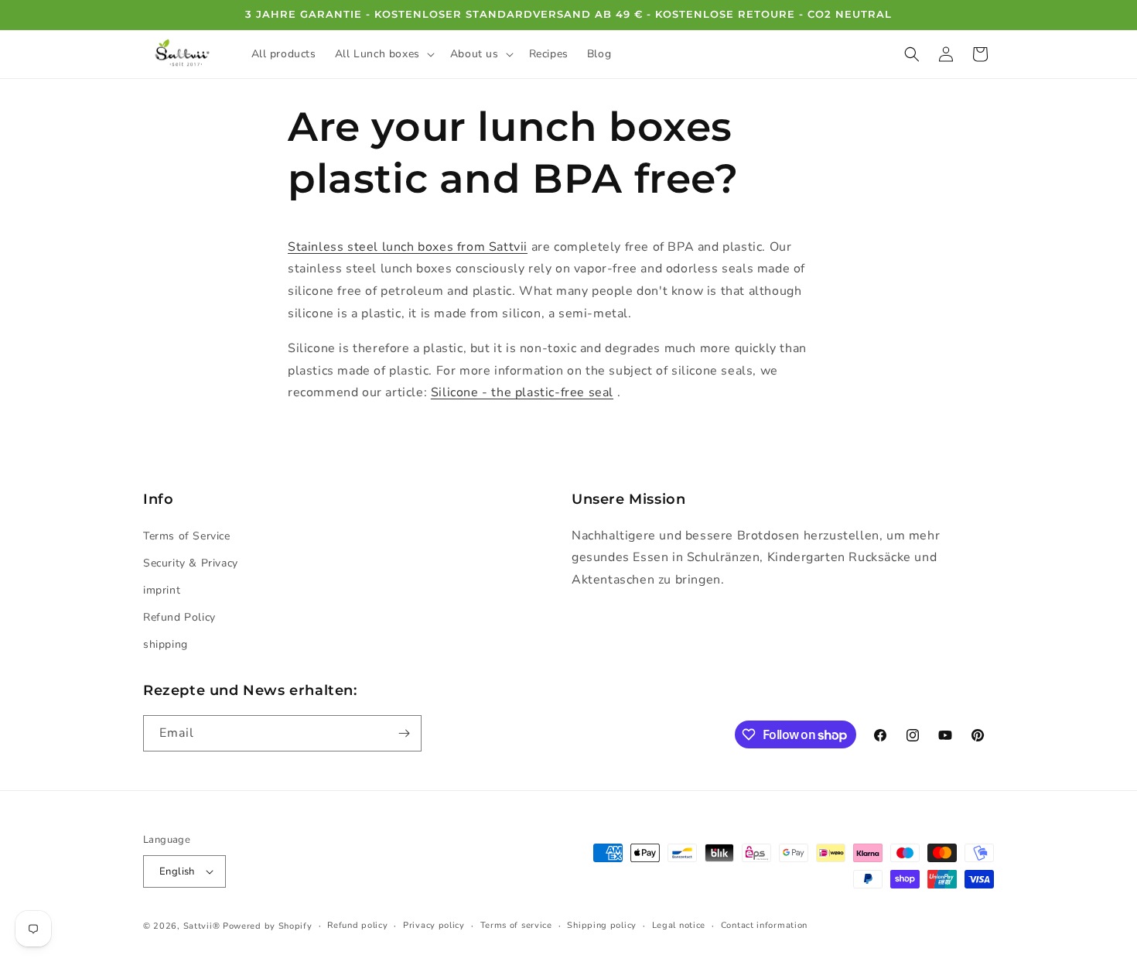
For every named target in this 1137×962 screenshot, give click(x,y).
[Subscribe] (404, 733)
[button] (383, 54)
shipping (165, 644)
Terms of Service (186, 536)
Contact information (764, 925)
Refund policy (357, 925)
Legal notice (678, 925)
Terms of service (516, 925)
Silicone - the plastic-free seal (522, 392)
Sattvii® (201, 926)
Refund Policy (179, 617)
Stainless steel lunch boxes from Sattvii (408, 246)
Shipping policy (602, 925)
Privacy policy (434, 925)
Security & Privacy (190, 563)
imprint (161, 590)
